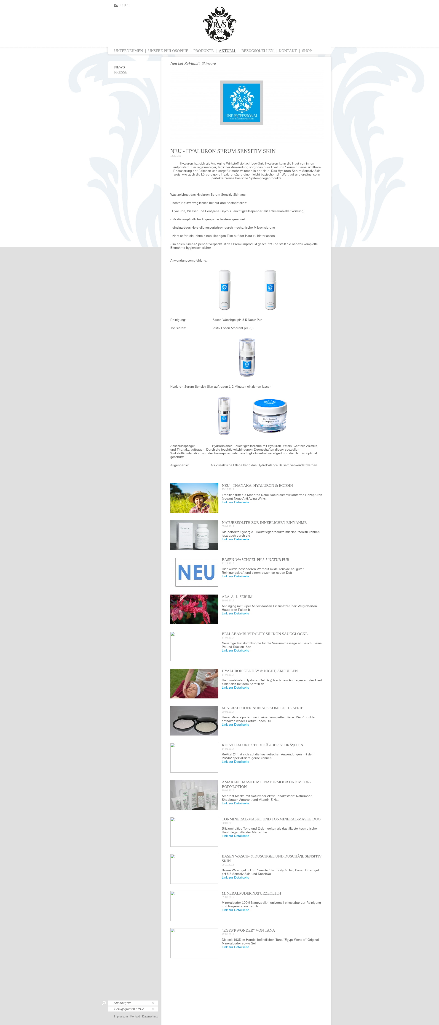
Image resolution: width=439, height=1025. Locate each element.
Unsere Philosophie (168, 51)
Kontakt (288, 51)
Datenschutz (150, 1016)
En (121, 5)
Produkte (203, 51)
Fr (126, 5)
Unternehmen (128, 51)
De (116, 5)
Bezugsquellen (257, 51)
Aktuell (227, 51)
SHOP (307, 51)
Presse (120, 72)
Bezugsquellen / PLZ (129, 1009)
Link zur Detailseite (235, 502)
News (119, 67)
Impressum (121, 1016)
